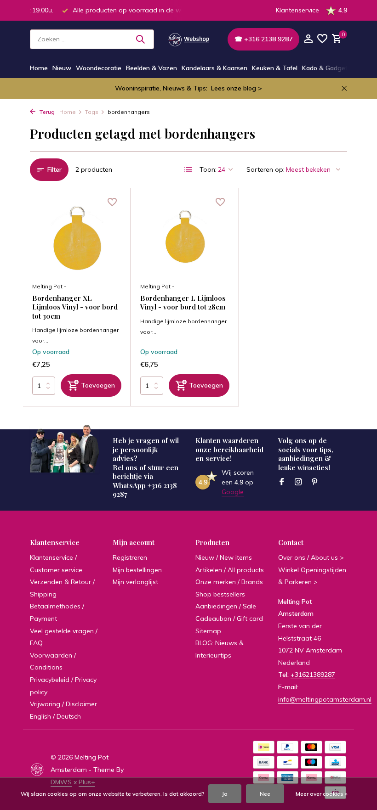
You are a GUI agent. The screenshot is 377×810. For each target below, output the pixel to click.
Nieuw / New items (223, 557)
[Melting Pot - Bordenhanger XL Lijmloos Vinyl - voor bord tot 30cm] (76, 237)
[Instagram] (298, 482)
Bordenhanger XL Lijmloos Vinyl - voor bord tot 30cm (75, 307)
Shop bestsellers (220, 594)
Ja (225, 793)
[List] (188, 170)
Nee (265, 793)
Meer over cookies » (322, 793)
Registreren (130, 557)
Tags (91, 111)
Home (39, 68)
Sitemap (208, 631)
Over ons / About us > (311, 557)
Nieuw (61, 68)
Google (233, 492)
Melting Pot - (49, 286)
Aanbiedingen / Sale (225, 606)
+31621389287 (313, 674)
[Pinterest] (315, 482)
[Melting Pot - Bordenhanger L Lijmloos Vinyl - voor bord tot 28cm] (184, 237)
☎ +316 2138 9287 (263, 39)
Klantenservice (297, 10)
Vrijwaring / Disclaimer (63, 704)
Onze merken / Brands (229, 582)
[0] (336, 39)
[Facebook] (282, 482)
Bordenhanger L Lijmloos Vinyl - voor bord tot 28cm (183, 303)
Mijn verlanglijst (135, 582)
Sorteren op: (265, 169)
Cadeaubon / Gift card (229, 618)
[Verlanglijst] (322, 39)
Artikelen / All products (229, 570)
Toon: (208, 169)
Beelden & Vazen (151, 68)
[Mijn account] (308, 39)
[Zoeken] (140, 39)
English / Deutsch (55, 716)
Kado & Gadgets (326, 68)
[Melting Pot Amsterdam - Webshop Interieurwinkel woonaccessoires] (188, 39)
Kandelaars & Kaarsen (214, 68)
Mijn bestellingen (137, 570)
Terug (46, 111)
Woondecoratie (98, 68)
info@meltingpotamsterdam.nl (324, 699)
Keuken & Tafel (274, 68)
